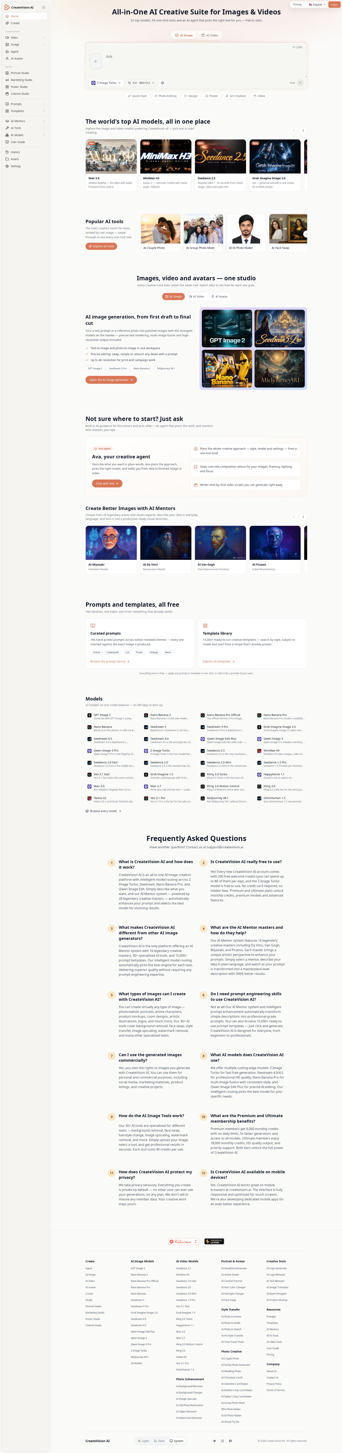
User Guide (273, 1348)
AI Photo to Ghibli (230, 1323)
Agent (89, 1268)
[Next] (306, 234)
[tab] (184, 35)
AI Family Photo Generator (235, 1365)
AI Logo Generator (277, 1268)
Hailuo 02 (181, 1357)
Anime (96, 652)
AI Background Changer (189, 1392)
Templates (272, 1323)
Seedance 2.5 (183, 1268)
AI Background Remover (189, 1386)
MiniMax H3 (182, 1274)
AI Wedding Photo (231, 1371)
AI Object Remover (186, 1411)
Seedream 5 (137, 1300)
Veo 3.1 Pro (182, 1363)
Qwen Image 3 (139, 1338)
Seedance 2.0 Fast (186, 1281)
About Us (272, 1371)
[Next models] (303, 131)
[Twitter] (214, 1441)
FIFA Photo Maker (231, 1409)
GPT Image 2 (95, 368)
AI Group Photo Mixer (233, 1403)
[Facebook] (230, 1441)
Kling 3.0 (180, 1350)
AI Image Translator (278, 1287)
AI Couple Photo (230, 1358)
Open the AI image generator (109, 380)
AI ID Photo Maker (231, 1415)
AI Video (198, 296)
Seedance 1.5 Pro (185, 1300)
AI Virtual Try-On (230, 1422)
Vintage (154, 652)
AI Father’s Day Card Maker (236, 1396)
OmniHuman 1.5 (185, 1369)
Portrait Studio (93, 1306)
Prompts (271, 1316)
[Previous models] (294, 131)
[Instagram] (222, 1441)
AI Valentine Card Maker (234, 1384)
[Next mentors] (303, 517)
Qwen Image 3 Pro (141, 1344)
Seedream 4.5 (138, 1319)
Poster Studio (93, 1319)
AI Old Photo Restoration (189, 1405)
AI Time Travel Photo (232, 1342)
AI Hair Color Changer (233, 1287)
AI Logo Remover (276, 1274)
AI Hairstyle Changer (232, 1293)
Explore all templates (217, 661)
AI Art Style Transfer (232, 1335)
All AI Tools (273, 1335)
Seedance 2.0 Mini (186, 1293)
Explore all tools (103, 246)
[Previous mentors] (294, 517)
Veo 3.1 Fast (182, 1306)
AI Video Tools (274, 1342)
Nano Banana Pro (140, 1287)
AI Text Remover (276, 1281)
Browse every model (103, 811)
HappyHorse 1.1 (185, 1325)
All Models (136, 1363)
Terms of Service (276, 1390)
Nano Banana (138, 1293)
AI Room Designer (277, 1293)
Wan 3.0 (180, 1331)
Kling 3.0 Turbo (184, 1319)
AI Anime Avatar (230, 1274)
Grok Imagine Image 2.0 (144, 1312)
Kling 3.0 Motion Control (189, 1344)
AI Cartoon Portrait (231, 1281)
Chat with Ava (105, 483)
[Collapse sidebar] (44, 7)
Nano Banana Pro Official (145, 1281)
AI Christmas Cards (232, 1377)
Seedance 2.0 (183, 1287)
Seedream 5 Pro (118, 368)
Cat (127, 652)
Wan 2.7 (180, 1338)
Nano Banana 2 (142, 368)
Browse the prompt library (107, 661)
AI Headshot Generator (234, 1268)
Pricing (297, 4)
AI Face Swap (228, 1300)
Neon (168, 652)
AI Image (176, 296)
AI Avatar (222, 296)
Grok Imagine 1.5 (185, 1312)
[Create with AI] (300, 82)
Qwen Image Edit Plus (143, 1331)
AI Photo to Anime (231, 1316)
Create (89, 1293)
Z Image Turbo (139, 1350)
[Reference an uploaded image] (162, 82)
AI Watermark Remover (189, 1418)
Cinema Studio (94, 1325)
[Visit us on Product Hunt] (183, 1241)
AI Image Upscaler (186, 1399)
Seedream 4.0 (138, 1325)
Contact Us (273, 1377)
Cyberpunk (113, 652)
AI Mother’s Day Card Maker (237, 1390)
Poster (139, 652)
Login (334, 4)
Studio (8, 66)
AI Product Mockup (277, 1300)
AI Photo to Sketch (231, 1329)
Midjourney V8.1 (166, 368)
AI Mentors (273, 1329)
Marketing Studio (95, 1312)
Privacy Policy (274, 1384)
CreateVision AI (98, 1441)
